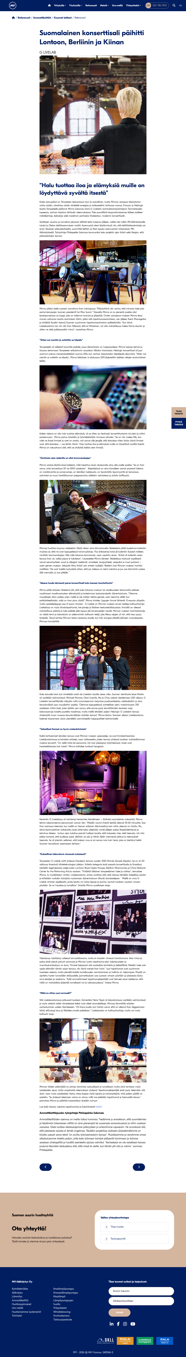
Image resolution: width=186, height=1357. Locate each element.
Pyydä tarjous (179, 423)
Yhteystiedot (132, 5)
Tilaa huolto (179, 412)
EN (180, 5)
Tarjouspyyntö (118, 1238)
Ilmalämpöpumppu (63, 1288)
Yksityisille (74, 5)
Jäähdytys (17, 1292)
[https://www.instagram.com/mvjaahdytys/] (125, 1324)
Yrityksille (59, 5)
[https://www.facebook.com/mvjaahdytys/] (119, 1324)
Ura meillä (117, 5)
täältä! (99, 1107)
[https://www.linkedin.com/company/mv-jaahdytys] (112, 1324)
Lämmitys (17, 1296)
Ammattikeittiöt (20, 1300)
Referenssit (91, 5)
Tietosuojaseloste (62, 1319)
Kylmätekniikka (20, 1288)
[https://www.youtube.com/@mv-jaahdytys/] (132, 1324)
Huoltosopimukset (21, 1304)
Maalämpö (59, 1296)
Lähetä (119, 1312)
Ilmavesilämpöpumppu (65, 1292)
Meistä (103, 5)
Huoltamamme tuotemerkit (26, 1311)
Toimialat (17, 1315)
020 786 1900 (156, 5)
